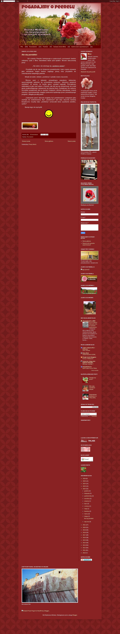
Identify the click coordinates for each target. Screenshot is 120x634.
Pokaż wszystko (94, 370)
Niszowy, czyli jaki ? (88, 364)
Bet (90, 54)
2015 (84, 540)
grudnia (86, 491)
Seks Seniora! (86, 350)
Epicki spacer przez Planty (90, 368)
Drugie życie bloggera (89, 357)
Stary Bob (86, 353)
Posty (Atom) (32, 144)
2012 (84, 547)
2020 (84, 527)
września (87, 498)
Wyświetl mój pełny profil (88, 71)
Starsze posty (72, 141)
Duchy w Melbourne (88, 358)
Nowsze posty (26, 141)
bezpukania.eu (87, 366)
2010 (84, 553)
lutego (86, 516)
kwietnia (86, 511)
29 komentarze (34, 134)
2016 (84, 537)
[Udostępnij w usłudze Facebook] (46, 134)
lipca (85, 503)
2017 (84, 535)
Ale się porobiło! (29, 55)
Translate (94, 416)
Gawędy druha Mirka (59, 46)
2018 (84, 532)
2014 (84, 542)
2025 (84, 481)
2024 (84, 483)
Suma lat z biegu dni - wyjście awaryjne (89, 362)
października (88, 496)
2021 (84, 525)
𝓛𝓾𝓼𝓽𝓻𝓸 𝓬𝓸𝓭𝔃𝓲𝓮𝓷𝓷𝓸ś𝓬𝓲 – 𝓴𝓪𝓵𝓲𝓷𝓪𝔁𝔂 (89, 348)
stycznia (86, 521)
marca (86, 513)
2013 (84, 545)
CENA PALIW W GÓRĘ (89, 354)
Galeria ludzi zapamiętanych (80, 46)
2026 (84, 478)
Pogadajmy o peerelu (48, 7)
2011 (84, 550)
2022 (84, 488)
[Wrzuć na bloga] (43, 134)
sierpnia (86, 501)
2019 (84, 530)
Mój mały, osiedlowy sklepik (92, 387)
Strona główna (49, 141)
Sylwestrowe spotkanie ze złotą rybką (93, 396)
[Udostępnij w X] (44, 134)
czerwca (86, 506)
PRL (21, 46)
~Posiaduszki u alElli (89, 321)
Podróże (45, 46)
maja (86, 508)
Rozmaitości (33, 46)
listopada (87, 493)
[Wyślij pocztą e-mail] (41, 134)
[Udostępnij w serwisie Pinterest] (47, 134)
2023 (84, 486)
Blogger (75, 615)
